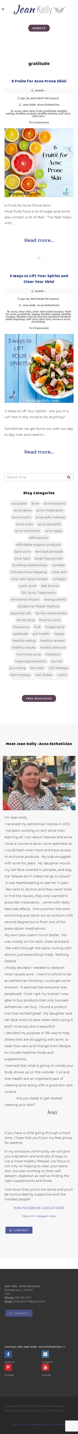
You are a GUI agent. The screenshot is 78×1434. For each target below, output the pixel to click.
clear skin (28, 111)
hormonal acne (29, 654)
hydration (53, 654)
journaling (17, 668)
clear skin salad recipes (47, 311)
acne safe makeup (50, 517)
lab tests (37, 668)
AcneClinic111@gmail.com (29, 1301)
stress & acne (61, 319)
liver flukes (43, 675)
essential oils (21, 613)
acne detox (23, 510)
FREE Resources (39, 698)
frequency (21, 627)
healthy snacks (47, 113)
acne (17, 111)
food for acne (50, 620)
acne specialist (49, 524)
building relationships (30, 565)
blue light (22, 558)
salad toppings (15, 319)
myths (62, 675)
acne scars (24, 524)
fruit (39, 111)
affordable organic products (38, 544)
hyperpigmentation (30, 661)
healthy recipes (25, 113)
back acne (23, 551)
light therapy (20, 675)
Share (39, 90)
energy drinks (55, 599)
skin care (38, 116)
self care (64, 113)
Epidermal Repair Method (38, 606)
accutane (19, 503)
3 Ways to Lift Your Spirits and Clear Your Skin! (39, 278)
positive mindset (59, 316)
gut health (41, 633)
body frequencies (49, 558)
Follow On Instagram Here (39, 1216)
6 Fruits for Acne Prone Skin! (39, 81)
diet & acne (50, 586)
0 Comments (40, 122)
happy (35, 314)
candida (58, 565)
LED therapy (58, 668)
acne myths (21, 517)
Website (39, 28)
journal (42, 316)
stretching (38, 322)
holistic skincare (53, 647)
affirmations (38, 538)
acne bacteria (54, 503)
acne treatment (27, 531)
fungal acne (54, 627)
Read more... (39, 240)
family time (26, 620)
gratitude (49, 111)
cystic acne (27, 586)
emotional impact (25, 599)
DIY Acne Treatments (38, 592)
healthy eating (50, 314)
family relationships (51, 613)
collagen (59, 579)
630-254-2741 (23, 1297)
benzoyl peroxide (49, 551)
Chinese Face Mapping (29, 572)
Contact (20, 1230)
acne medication (49, 510)
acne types (53, 531)
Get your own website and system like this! (39, 1424)
